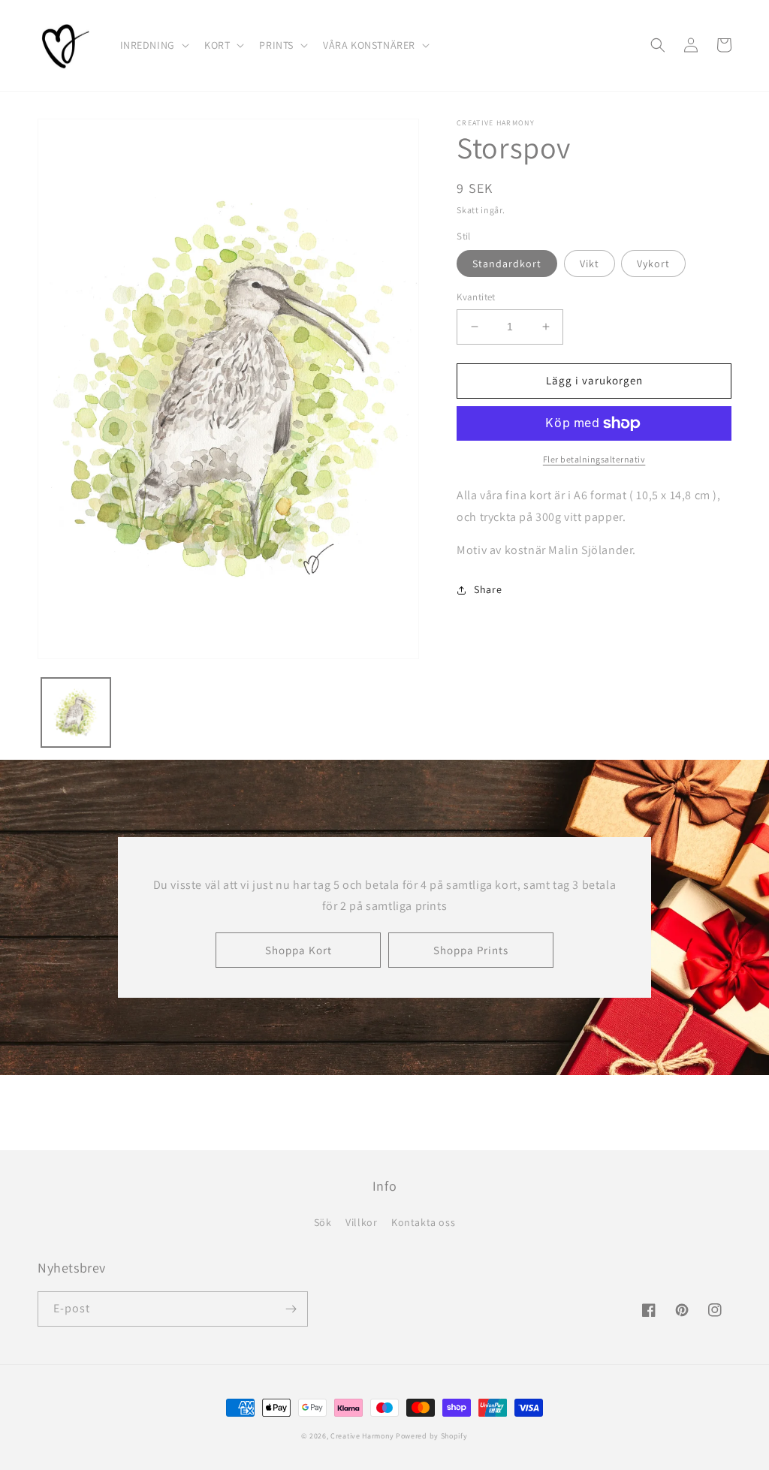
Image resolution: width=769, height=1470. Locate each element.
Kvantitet (476, 297)
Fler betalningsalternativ (594, 459)
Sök (323, 1222)
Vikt (589, 263)
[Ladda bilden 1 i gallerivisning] (75, 712)
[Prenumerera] (290, 1309)
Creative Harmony (362, 1436)
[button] (153, 45)
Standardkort (506, 263)
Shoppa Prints (470, 950)
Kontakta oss (423, 1222)
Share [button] (488, 589)
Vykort (653, 263)
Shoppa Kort (298, 950)
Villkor (361, 1222)
